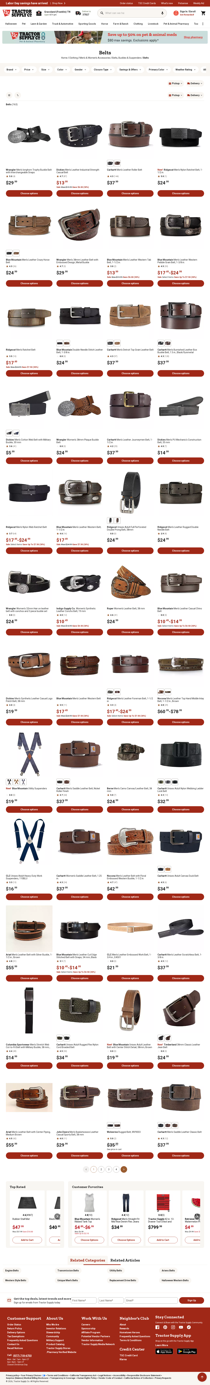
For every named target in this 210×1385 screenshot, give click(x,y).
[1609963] (110, 343)
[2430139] (175, 1125)
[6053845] (16, 782)
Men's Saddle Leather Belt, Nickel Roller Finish (78, 789)
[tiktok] (189, 1327)
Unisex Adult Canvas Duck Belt (178, 876)
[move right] (57, 1216)
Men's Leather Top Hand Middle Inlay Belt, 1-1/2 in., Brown (181, 699)
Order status (126, 3)
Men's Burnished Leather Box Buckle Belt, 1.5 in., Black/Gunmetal (177, 351)
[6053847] (66, 343)
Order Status (14, 1324)
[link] (64, 57)
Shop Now (57, 3)
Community (52, 1336)
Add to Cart (27, 1240)
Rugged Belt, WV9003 (124, 1132)
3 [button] (108, 1169)
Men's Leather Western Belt (78, 698)
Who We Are (52, 1324)
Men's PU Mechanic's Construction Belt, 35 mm (179, 441)
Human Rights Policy (86, 1378)
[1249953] (168, 692)
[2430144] (168, 1125)
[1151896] (168, 343)
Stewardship (53, 1332)
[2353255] (110, 692)
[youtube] (181, 1327)
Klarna (123, 1359)
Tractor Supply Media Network (98, 1344)
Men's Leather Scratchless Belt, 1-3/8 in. (180, 956)
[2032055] (110, 1125)
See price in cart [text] (114, 1149)
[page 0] (86, 1169)
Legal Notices (104, 1375)
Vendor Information (92, 1340)
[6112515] (168, 1038)
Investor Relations (56, 1328)
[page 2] (124, 1169)
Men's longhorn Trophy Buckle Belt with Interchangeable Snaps (29, 171)
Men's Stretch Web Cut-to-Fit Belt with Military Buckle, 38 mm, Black (28, 1046)
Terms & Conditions (131, 1340)
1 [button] (93, 1169)
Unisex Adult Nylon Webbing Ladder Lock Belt (181, 789)
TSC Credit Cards (147, 3)
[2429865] (66, 782)
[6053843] (23, 782)
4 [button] (116, 1169)
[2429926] (66, 1038)
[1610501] (161, 343)
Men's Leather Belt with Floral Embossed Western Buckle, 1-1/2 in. (126, 877)
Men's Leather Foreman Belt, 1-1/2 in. (130, 699)
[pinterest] (165, 1327)
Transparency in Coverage (62, 1378)
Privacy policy (12, 1375)
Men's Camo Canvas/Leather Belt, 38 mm (129, 789)
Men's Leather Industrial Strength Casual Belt (77, 171)
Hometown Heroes (130, 1332)
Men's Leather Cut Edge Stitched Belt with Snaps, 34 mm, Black (76, 956)
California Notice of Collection (138, 1378)
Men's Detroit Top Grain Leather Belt (130, 349)
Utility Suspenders (26, 788)
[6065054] (110, 520)
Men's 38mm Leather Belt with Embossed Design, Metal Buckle (77, 261)
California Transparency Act (83, 1375)
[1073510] (110, 163)
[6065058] (117, 520)
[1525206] (16, 433)
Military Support (55, 1340)
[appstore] (164, 1351)
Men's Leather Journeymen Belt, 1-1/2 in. (130, 441)
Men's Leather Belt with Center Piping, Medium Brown (28, 1133)
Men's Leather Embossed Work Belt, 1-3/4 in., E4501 (129, 956)
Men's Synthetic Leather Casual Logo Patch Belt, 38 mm (29, 699)
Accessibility (119, 1375)
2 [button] (101, 1169)
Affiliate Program (90, 1332)
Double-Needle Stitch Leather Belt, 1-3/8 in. (79, 351)
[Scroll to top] (202, 1377)
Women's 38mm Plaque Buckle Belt (77, 441)
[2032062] (117, 1125)
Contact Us (13, 1344)
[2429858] (59, 782)
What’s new (167, 3)
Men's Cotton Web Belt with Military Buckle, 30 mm (28, 441)
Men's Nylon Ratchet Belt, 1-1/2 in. (180, 171)
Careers (85, 1324)
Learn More (161, 1345)
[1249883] (161, 692)
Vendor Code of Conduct (110, 1378)
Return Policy (14, 1328)
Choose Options (89, 1240)
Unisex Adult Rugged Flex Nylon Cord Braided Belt (77, 1046)
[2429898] (168, 782)
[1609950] (117, 343)
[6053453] (9, 253)
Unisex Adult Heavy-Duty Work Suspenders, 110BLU (24, 877)
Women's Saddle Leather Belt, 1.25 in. (79, 877)
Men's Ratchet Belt (20, 349)
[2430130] (161, 1125)
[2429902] (161, 782)
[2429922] (168, 869)
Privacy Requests (163, 1378)
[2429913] (161, 869)
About (123, 1324)
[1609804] (16, 253)
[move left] (13, 1216)
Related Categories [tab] (87, 1260)
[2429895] (175, 782)
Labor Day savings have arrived (27, 3)
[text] (146, 57)
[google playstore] (187, 1351)
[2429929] (59, 1038)
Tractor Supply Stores (58, 1348)
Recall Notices (15, 1348)
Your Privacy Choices (31, 1375)
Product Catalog (55, 1344)
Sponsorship (88, 1328)
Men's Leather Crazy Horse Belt (28, 261)
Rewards (124, 1328)
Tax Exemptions (15, 1336)
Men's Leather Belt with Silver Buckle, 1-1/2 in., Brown (29, 956)
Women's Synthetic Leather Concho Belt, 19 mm (76, 609)
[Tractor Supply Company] (17, 13)
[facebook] (157, 1327)
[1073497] (117, 163)
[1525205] (9, 433)
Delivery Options (16, 1332)
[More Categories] (202, 24)
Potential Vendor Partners (95, 1336)
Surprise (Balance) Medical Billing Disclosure (27, 1378)
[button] (65, 3)
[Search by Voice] (162, 13)
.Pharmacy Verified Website (61, 1352)
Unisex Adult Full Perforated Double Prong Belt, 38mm (126, 528)
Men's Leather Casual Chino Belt (180, 609)
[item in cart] (203, 13)
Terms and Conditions (57, 1375)
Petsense (183, 3)
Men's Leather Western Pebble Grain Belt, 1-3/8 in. (177, 261)
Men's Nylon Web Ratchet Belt (26, 527)
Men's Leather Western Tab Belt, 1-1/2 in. (129, 261)
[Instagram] (173, 1327)
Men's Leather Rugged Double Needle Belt (178, 528)
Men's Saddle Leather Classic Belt (180, 1132)
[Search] (102, 13)
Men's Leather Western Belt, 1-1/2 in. (78, 528)
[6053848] (59, 343)
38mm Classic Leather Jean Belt (179, 1046)
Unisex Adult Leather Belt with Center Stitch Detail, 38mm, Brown (129, 1046)
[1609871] (117, 692)
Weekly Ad (198, 3)
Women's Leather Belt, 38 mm (126, 608)
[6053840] (9, 782)
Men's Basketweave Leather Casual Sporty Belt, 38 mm (77, 1133)
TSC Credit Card (129, 1355)
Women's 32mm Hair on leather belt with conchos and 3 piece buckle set (27, 609)
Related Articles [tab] (125, 1260)
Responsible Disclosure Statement (143, 1375)
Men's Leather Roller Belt (124, 169)
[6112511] (161, 1038)
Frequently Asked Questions (22, 1340)
